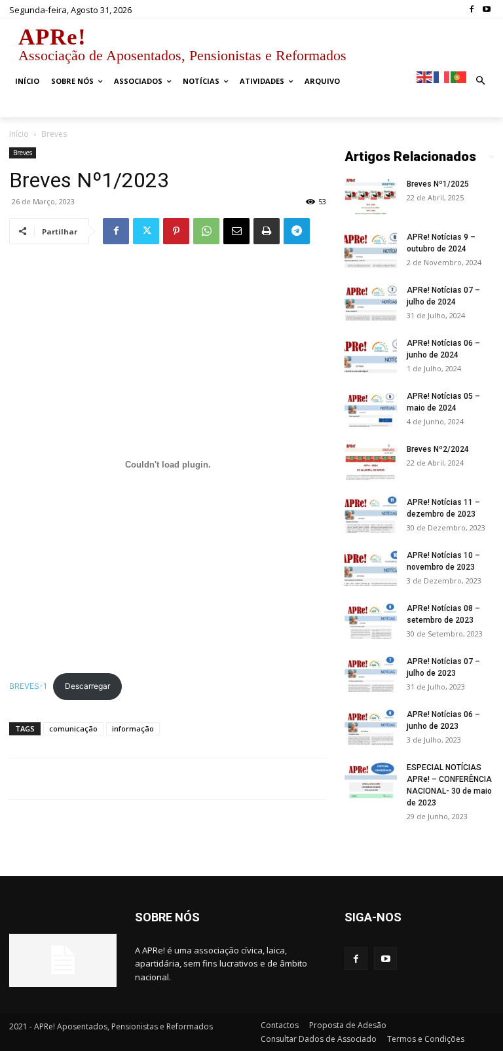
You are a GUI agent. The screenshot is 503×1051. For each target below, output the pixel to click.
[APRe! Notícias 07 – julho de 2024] (371, 302)
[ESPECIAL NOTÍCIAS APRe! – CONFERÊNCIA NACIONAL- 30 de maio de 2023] (371, 780)
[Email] (236, 231)
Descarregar (87, 686)
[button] (481, 81)
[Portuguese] (459, 76)
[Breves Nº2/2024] (371, 461)
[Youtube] (486, 9)
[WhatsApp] (206, 231)
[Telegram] (297, 231)
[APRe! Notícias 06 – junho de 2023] (371, 727)
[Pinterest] (176, 231)
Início (19, 133)
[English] (425, 76)
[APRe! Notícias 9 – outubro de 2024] (371, 249)
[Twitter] (146, 231)
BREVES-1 (28, 686)
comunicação (73, 728)
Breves (22, 152)
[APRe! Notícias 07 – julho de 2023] (371, 673)
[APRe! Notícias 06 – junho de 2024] (371, 355)
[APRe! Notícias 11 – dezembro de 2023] (371, 514)
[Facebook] (471, 9)
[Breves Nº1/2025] (371, 196)
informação (133, 728)
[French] (442, 76)
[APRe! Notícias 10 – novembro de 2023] (371, 567)
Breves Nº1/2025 (438, 184)
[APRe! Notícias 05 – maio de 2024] (371, 408)
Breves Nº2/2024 (438, 449)
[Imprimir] (266, 231)
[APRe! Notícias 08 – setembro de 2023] (371, 620)
